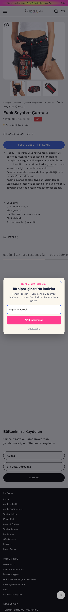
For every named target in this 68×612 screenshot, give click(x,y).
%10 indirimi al (34, 320)
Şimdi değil (34, 328)
